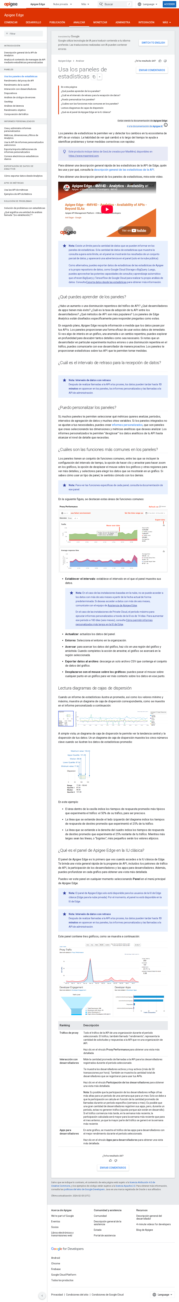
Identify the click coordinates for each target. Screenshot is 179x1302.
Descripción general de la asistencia (107, 1223)
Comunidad (100, 1215)
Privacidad (57, 1294)
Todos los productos (62, 1280)
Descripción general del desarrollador (149, 1217)
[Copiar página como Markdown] (94, 77)
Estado (98, 1229)
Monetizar (100, 22)
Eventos (55, 1221)
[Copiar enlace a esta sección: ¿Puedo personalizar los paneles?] (119, 408)
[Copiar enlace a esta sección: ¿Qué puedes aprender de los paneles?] (129, 297)
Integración (146, 22)
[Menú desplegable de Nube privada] (72, 4)
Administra (123, 22)
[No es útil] (165, 61)
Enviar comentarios (152, 70)
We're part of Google (62, 1215)
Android (55, 1257)
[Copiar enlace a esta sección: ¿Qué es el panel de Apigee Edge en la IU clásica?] (147, 850)
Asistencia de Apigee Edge (122, 605)
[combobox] (115, 4)
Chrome (55, 1263)
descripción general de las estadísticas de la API (124, 169)
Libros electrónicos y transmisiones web (62, 1234)
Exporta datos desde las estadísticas (106, 282)
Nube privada (60, 4)
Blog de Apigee (144, 1229)
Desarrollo (33, 22)
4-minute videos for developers (153, 1224)
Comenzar (10, 22)
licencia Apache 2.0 (125, 1186)
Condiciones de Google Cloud (108, 1294)
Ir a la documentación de (144, 126)
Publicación (57, 22)
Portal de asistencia (105, 1235)
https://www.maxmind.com (84, 155)
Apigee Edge (37, 4)
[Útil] (160, 61)
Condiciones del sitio (77, 1294)
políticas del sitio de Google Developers (84, 1189)
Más (83, 4)
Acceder (169, 4)
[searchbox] (23, 33)
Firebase (56, 1269)
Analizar (79, 22)
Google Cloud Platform (63, 1274)
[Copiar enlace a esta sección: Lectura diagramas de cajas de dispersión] (134, 688)
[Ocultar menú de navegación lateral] (42, 1295)
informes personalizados (127, 425)
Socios (55, 1227)
